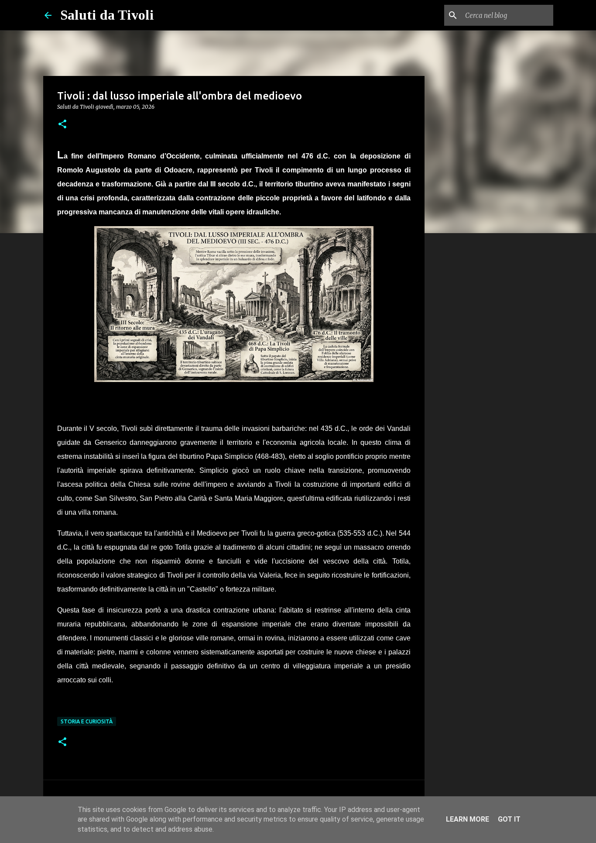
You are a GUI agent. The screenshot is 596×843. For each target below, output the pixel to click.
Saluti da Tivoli (107, 15)
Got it (509, 819)
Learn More (467, 819)
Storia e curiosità (87, 721)
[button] (62, 125)
